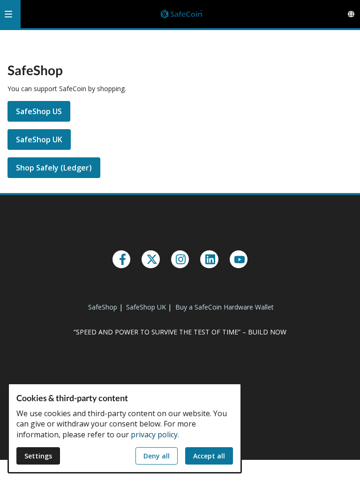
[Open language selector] (351, 14)
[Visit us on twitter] (150, 259)
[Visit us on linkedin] (209, 259)
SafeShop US (39, 111)
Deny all (156, 455)
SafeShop (102, 307)
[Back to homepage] (181, 14)
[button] (8, 14)
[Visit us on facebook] (121, 259)
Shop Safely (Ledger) (54, 168)
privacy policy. (155, 434)
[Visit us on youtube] (239, 259)
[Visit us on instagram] (180, 259)
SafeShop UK (39, 139)
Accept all (209, 455)
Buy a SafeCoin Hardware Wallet (224, 307)
